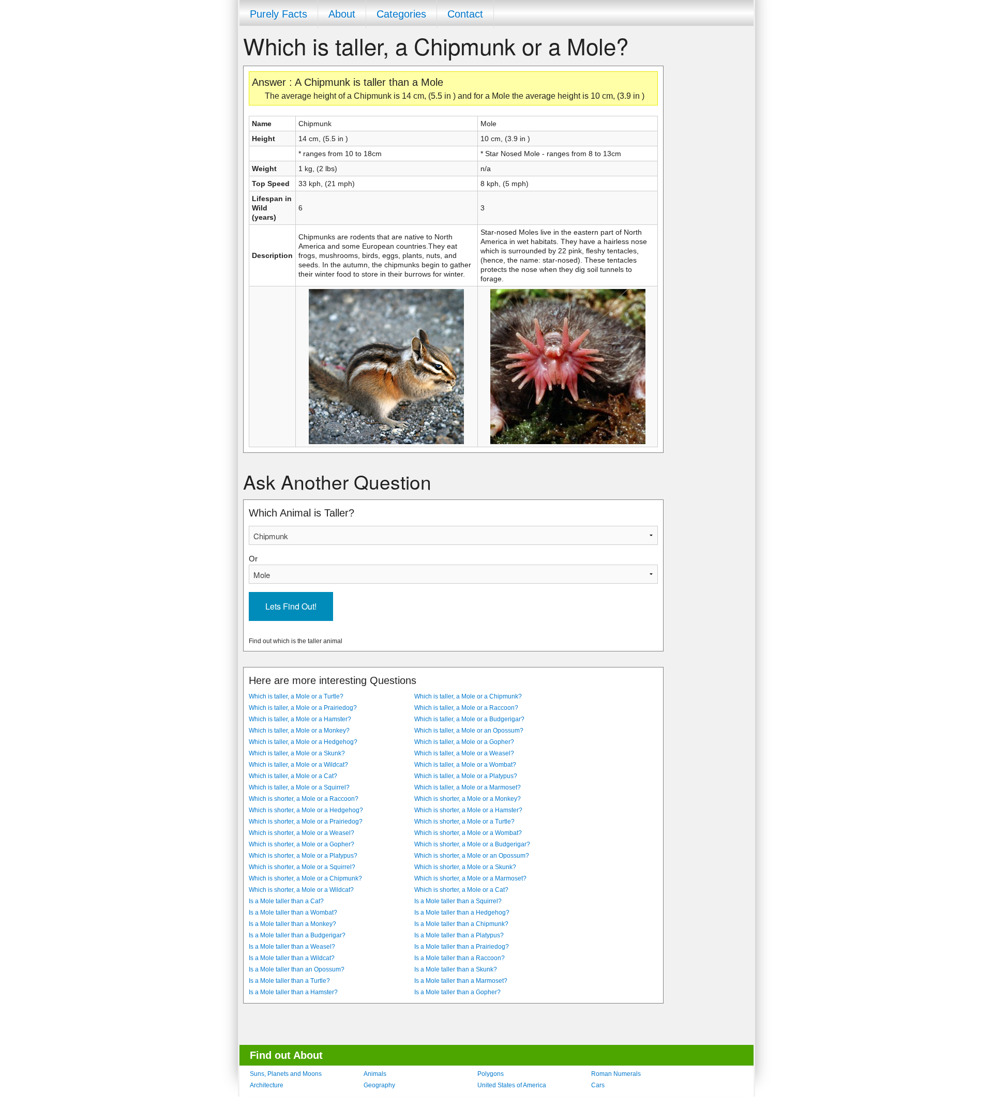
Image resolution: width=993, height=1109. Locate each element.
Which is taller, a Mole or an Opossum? (468, 730)
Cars (598, 1085)
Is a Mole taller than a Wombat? (293, 912)
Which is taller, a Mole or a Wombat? (465, 764)
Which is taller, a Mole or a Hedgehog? (303, 742)
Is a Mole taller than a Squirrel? (458, 901)
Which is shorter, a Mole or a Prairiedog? (306, 821)
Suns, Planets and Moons (286, 1073)
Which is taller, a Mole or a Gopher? (464, 742)
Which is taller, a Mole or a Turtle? (296, 696)
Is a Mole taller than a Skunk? (455, 969)
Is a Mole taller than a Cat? (286, 901)
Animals (375, 1073)
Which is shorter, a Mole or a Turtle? (464, 821)
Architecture (266, 1085)
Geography (379, 1085)
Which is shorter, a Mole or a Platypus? (303, 855)
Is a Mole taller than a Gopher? (457, 992)
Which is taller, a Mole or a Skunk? (297, 753)
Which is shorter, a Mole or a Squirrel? (302, 867)
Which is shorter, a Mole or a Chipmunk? (305, 878)
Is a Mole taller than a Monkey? (292, 924)
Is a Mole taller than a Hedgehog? (461, 912)
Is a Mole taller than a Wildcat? (292, 958)
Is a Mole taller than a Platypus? (459, 935)
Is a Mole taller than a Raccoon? (459, 958)
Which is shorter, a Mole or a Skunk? (465, 867)
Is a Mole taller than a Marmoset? (460, 980)
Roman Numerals (616, 1073)
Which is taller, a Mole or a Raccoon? (466, 707)
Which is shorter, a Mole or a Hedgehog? (306, 810)
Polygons (490, 1073)
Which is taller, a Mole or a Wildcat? (298, 764)
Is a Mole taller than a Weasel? (292, 946)
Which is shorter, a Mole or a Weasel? (301, 833)
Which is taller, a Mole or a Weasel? (464, 753)
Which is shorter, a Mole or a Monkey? (467, 798)
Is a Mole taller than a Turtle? (289, 980)
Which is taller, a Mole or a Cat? (293, 776)
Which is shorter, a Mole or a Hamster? (468, 810)
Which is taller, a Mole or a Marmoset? (467, 787)
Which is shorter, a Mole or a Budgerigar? (472, 844)
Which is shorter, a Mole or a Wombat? (468, 833)
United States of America (511, 1085)
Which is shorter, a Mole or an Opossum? (471, 855)
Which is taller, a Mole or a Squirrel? (299, 787)
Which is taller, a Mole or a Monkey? (299, 730)
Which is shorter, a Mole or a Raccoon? (303, 798)
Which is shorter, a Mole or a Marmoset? (470, 878)
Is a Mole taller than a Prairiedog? (461, 946)
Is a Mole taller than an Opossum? (296, 969)
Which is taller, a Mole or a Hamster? (300, 719)
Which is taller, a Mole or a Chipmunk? (468, 696)
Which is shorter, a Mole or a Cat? (461, 889)
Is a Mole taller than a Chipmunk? (461, 924)
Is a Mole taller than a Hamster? (293, 992)
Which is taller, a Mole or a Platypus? (465, 776)
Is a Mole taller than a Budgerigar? (297, 935)
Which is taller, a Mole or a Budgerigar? (469, 719)
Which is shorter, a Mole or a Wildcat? (301, 889)
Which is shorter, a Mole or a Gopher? (301, 844)
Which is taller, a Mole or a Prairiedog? (303, 707)
